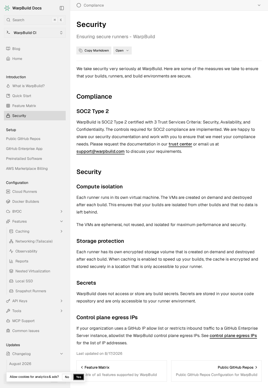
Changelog (21, 353)
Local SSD (24, 281)
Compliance (94, 96)
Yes (78, 377)
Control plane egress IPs (107, 317)
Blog (16, 48)
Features (19, 221)
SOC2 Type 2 (92, 111)
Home (17, 58)
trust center (180, 144)
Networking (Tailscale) (34, 241)
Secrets (86, 282)
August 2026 (20, 363)
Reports (21, 261)
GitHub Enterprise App (24, 148)
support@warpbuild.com (100, 151)
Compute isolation (99, 186)
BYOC (17, 211)
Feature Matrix (24, 105)
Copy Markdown (97, 50)
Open (120, 50)
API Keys (19, 301)
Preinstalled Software (24, 158)
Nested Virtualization (32, 271)
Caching (22, 231)
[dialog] (46, 377)
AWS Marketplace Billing (27, 168)
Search (37, 20)
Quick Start (21, 95)
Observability (26, 251)
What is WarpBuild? (28, 85)
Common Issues (25, 330)
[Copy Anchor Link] (116, 96)
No (67, 377)
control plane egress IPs (233, 335)
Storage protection (100, 241)
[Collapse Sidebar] (62, 8)
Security (19, 115)
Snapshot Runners (30, 291)
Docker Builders (25, 201)
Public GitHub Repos (23, 138)
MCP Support (23, 320)
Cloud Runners (24, 191)
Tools (16, 310)
